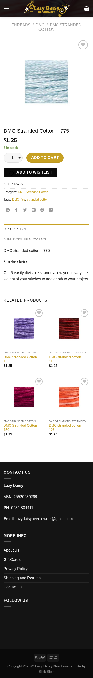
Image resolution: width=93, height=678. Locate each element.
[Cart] (86, 8)
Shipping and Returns (22, 578)
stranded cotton (37, 199)
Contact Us (13, 587)
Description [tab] (15, 229)
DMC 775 (18, 199)
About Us (11, 550)
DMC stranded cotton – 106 (66, 428)
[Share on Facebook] (17, 210)
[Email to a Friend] (34, 210)
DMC (40, 25)
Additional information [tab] (25, 239)
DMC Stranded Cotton (33, 192)
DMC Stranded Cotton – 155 (22, 359)
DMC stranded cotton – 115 (66, 359)
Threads (21, 25)
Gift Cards (12, 560)
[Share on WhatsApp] (8, 210)
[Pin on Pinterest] (42, 210)
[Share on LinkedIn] (51, 210)
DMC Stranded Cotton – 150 (22, 428)
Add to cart (45, 158)
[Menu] (6, 8)
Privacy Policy (16, 569)
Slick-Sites (46, 671)
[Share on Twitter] (25, 210)
